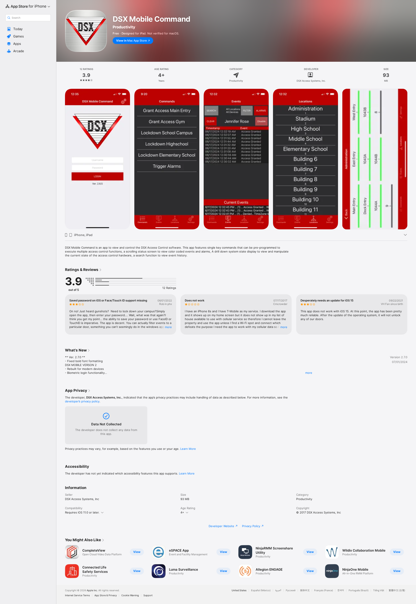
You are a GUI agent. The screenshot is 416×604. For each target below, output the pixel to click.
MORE (168, 327)
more (308, 372)
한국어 (341, 590)
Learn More (188, 448)
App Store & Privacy (105, 595)
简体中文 (305, 590)
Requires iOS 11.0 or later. (82, 512)
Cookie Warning (130, 595)
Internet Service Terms (77, 595)
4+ (182, 512)
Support (148, 595)
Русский (291, 590)
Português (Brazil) (359, 590)
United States (239, 590)
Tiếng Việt (378, 590)
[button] (28, 29)
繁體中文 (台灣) (397, 590)
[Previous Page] (61, 159)
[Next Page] (412, 159)
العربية (278, 590)
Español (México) (261, 590)
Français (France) (323, 590)
